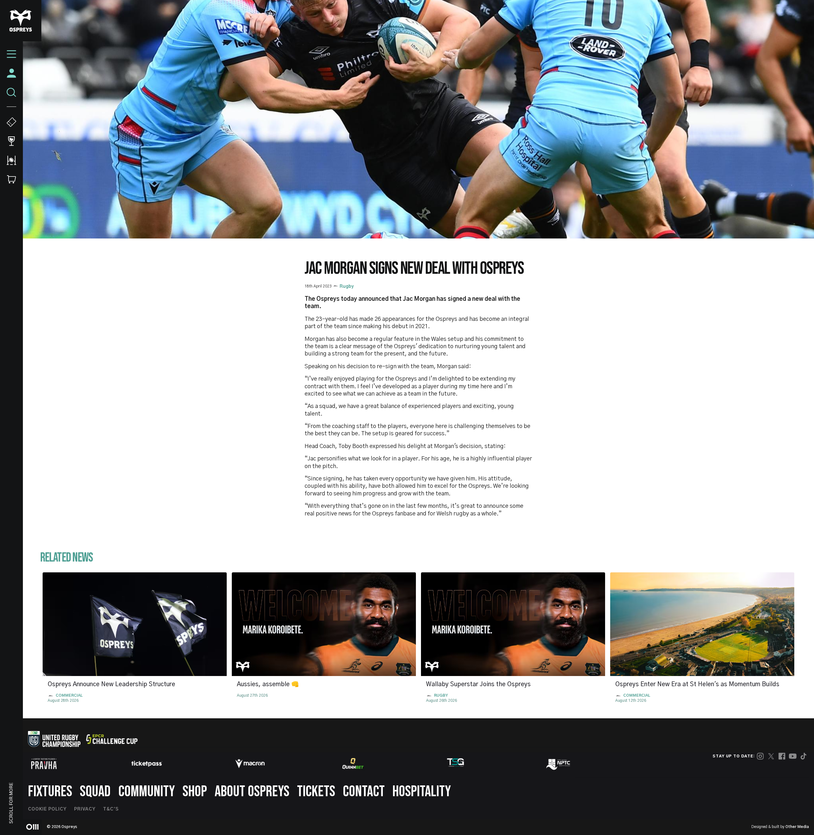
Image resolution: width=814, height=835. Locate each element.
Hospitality (421, 792)
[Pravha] (44, 764)
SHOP (195, 792)
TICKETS (316, 792)
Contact (364, 792)
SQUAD (95, 792)
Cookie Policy (47, 809)
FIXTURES (50, 792)
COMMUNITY (146, 792)
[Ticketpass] (147, 763)
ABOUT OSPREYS (252, 792)
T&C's (111, 809)
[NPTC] (559, 763)
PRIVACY (84, 809)
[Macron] (250, 763)
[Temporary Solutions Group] (456, 763)
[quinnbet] (353, 763)
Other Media (797, 827)
